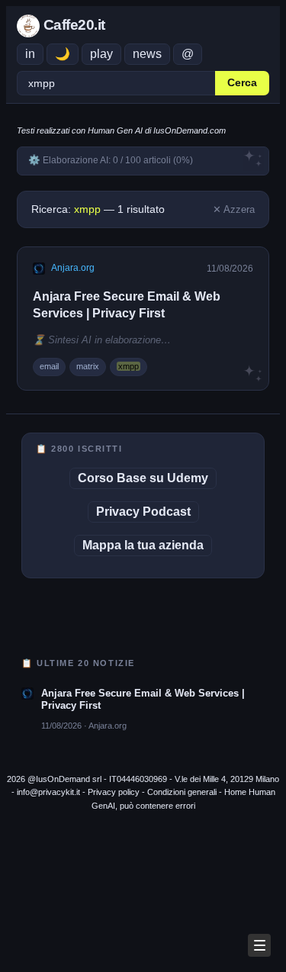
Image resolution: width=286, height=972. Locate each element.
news (147, 53)
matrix (87, 366)
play (101, 53)
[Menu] (259, 945)
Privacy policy (114, 792)
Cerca (242, 83)
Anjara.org (73, 267)
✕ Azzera (234, 209)
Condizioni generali (182, 792)
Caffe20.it (72, 25)
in (30, 53)
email (49, 366)
